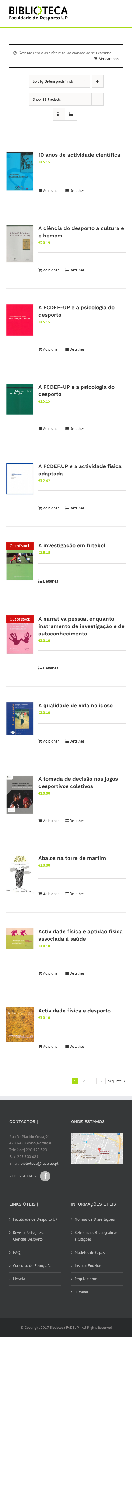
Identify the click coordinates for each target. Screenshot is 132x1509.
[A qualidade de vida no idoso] (20, 718)
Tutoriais (81, 1292)
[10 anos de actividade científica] (20, 171)
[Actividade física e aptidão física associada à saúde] (20, 939)
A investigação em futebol (71, 545)
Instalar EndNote (89, 1265)
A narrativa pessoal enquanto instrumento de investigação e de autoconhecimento (81, 626)
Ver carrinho (109, 58)
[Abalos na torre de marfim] (20, 874)
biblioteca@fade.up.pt (39, 1163)
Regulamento (86, 1278)
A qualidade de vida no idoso (75, 705)
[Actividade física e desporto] (20, 1024)
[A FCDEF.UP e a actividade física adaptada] (20, 479)
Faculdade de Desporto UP (35, 1219)
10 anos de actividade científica (79, 155)
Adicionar (51, 190)
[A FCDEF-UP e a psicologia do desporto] (20, 320)
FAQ (16, 1252)
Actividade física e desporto (74, 1011)
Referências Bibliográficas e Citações (96, 1236)
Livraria (19, 1278)
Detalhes (76, 190)
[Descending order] (98, 81)
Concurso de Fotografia (32, 1265)
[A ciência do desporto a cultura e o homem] (20, 244)
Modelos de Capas (90, 1252)
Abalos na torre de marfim (72, 858)
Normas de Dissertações (95, 1219)
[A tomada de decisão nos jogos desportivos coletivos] (20, 794)
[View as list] (71, 114)
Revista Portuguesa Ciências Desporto (28, 1236)
